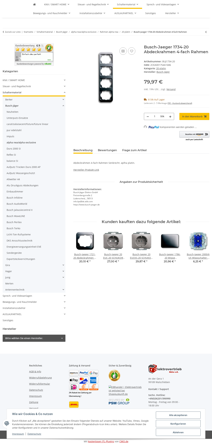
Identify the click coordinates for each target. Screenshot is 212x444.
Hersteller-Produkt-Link (86, 169)
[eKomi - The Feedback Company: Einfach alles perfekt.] (34, 54)
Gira (7, 265)
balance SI (12, 160)
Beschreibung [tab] (83, 150)
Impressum (18, 433)
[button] (194, 136)
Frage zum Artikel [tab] (134, 150)
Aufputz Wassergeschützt (21, 173)
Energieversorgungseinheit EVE (24, 246)
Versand (171, 89)
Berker (9, 99)
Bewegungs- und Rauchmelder (20, 301)
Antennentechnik (14, 289)
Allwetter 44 (13, 179)
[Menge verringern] (147, 116)
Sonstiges (8, 320)
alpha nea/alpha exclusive (21, 142)
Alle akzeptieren (178, 415)
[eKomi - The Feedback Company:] (114, 375)
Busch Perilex (14, 222)
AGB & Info (35, 371)
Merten (9, 283)
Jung (7, 277)
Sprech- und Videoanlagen (17, 295)
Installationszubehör (14, 308)
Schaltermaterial (12, 92)
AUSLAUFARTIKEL (12, 314)
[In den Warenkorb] (76, 43)
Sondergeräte (14, 252)
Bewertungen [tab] (107, 150)
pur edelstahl (14, 130)
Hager (8, 271)
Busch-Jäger (12, 105)
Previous (78, 248)
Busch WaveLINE (16, 216)
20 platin (161, 68)
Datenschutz (34, 433)
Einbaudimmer (15, 191)
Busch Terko (13, 228)
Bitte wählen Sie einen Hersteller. (24, 338)
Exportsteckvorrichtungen (21, 259)
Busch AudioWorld (17, 203)
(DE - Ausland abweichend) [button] (179, 103)
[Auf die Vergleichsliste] (123, 51)
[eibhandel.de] (34, 4)
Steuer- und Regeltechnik (17, 86)
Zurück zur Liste (13, 31)
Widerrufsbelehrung (40, 377)
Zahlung (33, 402)
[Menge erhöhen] (170, 116)
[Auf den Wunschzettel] (131, 51)
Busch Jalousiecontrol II (19, 209)
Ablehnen (178, 432)
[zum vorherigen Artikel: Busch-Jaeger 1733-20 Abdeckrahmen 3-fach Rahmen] (206, 31)
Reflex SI (11, 154)
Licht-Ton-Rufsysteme (19, 234)
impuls (10, 136)
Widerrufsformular (39, 383)
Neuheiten (12, 111)
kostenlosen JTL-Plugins (101, 441)
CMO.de (123, 441)
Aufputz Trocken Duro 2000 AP (23, 167)
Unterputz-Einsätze (17, 117)
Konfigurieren (178, 423)
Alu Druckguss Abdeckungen (22, 185)
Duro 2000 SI (14, 148)
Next (204, 248)
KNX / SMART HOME (14, 80)
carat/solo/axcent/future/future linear (27, 124)
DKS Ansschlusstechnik (19, 240)
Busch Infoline (15, 197)
